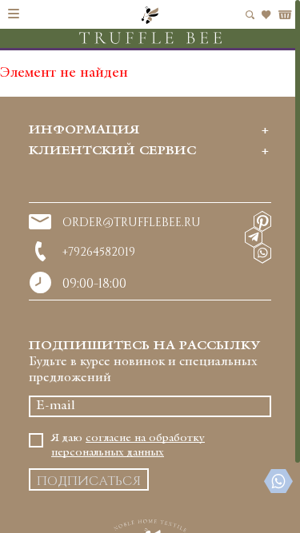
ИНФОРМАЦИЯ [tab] (84, 130)
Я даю (128, 445)
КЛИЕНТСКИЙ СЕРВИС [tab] (112, 151)
